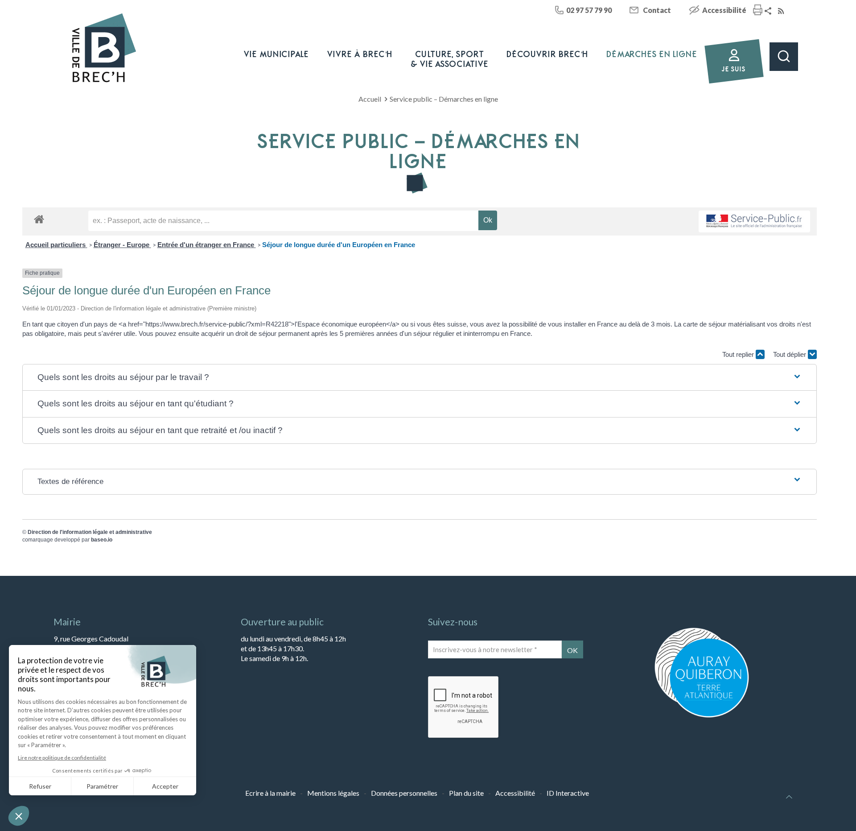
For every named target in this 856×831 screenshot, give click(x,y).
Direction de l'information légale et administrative (90, 532)
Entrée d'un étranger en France (206, 244)
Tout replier (739, 354)
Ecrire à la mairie (270, 793)
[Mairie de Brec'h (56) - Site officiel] (104, 48)
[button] (419, 377)
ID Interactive (568, 793)
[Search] (784, 56)
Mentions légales (333, 793)
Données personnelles (404, 793)
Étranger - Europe (122, 244)
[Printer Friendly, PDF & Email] (757, 10)
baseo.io (101, 540)
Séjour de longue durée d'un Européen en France (338, 244)
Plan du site (466, 793)
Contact (657, 10)
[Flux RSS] (782, 11)
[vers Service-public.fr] (754, 221)
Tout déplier (790, 354)
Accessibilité (724, 10)
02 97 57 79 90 (589, 10)
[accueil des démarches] (39, 219)
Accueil (369, 99)
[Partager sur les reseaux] (769, 11)
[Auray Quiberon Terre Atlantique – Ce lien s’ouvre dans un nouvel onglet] (702, 716)
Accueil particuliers (56, 244)
